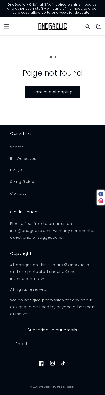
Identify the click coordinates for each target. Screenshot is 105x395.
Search (17, 147)
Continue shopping (52, 91)
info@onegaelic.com (31, 230)
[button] (6, 26)
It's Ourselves (23, 158)
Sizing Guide (22, 181)
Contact (18, 193)
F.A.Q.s (16, 170)
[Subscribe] (89, 344)
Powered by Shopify (63, 386)
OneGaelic (45, 386)
